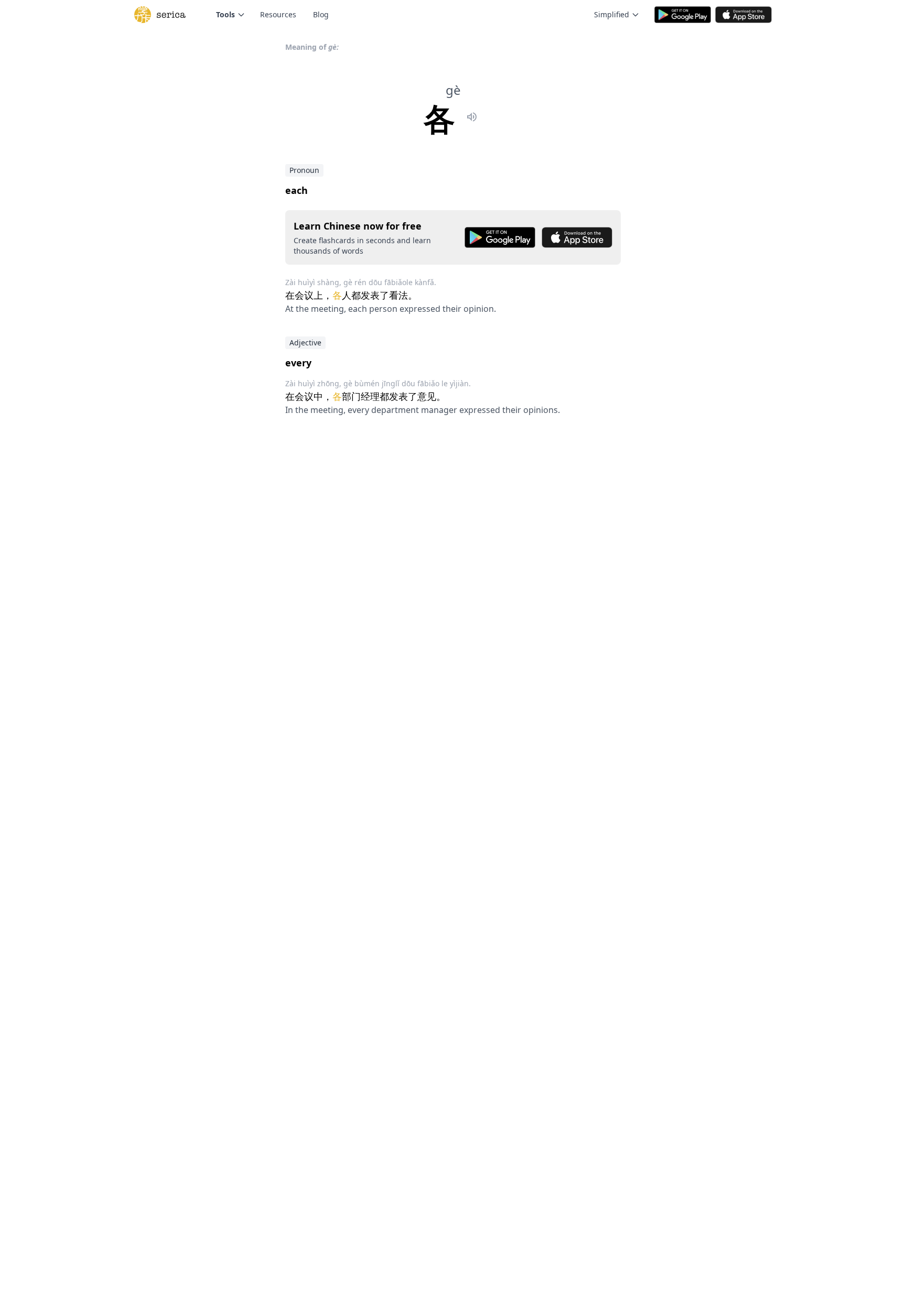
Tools (225, 14)
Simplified (611, 14)
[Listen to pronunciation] (471, 118)
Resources (278, 14)
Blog (321, 14)
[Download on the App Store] (577, 237)
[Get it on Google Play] (500, 237)
